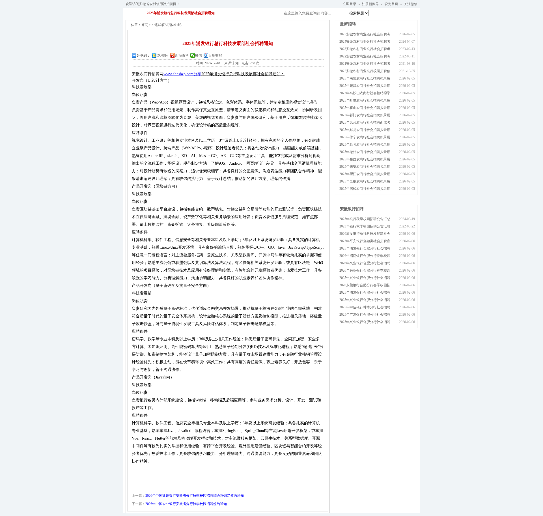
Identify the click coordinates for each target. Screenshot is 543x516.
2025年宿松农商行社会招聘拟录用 (364, 189)
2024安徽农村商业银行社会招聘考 (364, 42)
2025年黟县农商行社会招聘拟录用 (364, 130)
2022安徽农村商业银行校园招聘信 (364, 71)
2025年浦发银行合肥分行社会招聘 (364, 248)
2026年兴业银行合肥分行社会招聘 (364, 263)
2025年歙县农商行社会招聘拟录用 (364, 145)
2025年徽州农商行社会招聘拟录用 (364, 152)
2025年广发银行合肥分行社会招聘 (364, 315)
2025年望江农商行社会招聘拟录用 (364, 174)
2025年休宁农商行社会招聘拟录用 (364, 137)
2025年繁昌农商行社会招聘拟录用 (364, 86)
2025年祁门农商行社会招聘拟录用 (364, 115)
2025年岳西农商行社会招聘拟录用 (364, 159)
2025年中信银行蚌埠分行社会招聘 (364, 307)
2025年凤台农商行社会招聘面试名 (364, 122)
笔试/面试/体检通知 (168, 25)
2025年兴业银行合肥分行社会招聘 (364, 278)
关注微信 (410, 4)
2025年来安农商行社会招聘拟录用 (364, 167)
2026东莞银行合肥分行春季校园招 (364, 285)
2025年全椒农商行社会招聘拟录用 (364, 181)
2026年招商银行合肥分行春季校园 (364, 256)
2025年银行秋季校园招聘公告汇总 (364, 219)
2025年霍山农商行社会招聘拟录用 (364, 108)
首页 (144, 25)
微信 (198, 55)
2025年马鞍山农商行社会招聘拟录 (364, 93)
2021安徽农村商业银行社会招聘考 (364, 64)
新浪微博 (182, 55)
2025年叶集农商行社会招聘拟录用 (364, 100)
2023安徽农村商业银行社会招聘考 (364, 49)
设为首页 (391, 4)
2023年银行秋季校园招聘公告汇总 (364, 226)
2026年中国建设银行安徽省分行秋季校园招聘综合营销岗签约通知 (194, 496)
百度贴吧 (215, 55)
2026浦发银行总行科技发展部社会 (364, 234)
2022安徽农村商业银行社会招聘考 (364, 56)
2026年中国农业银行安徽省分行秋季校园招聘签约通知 (186, 504)
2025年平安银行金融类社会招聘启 (364, 241)
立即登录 (349, 4)
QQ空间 (163, 55)
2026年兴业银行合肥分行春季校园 (364, 270)
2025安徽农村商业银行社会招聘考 (364, 34)
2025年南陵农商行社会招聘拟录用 (364, 78)
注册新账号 (370, 4)
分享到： (143, 55)
